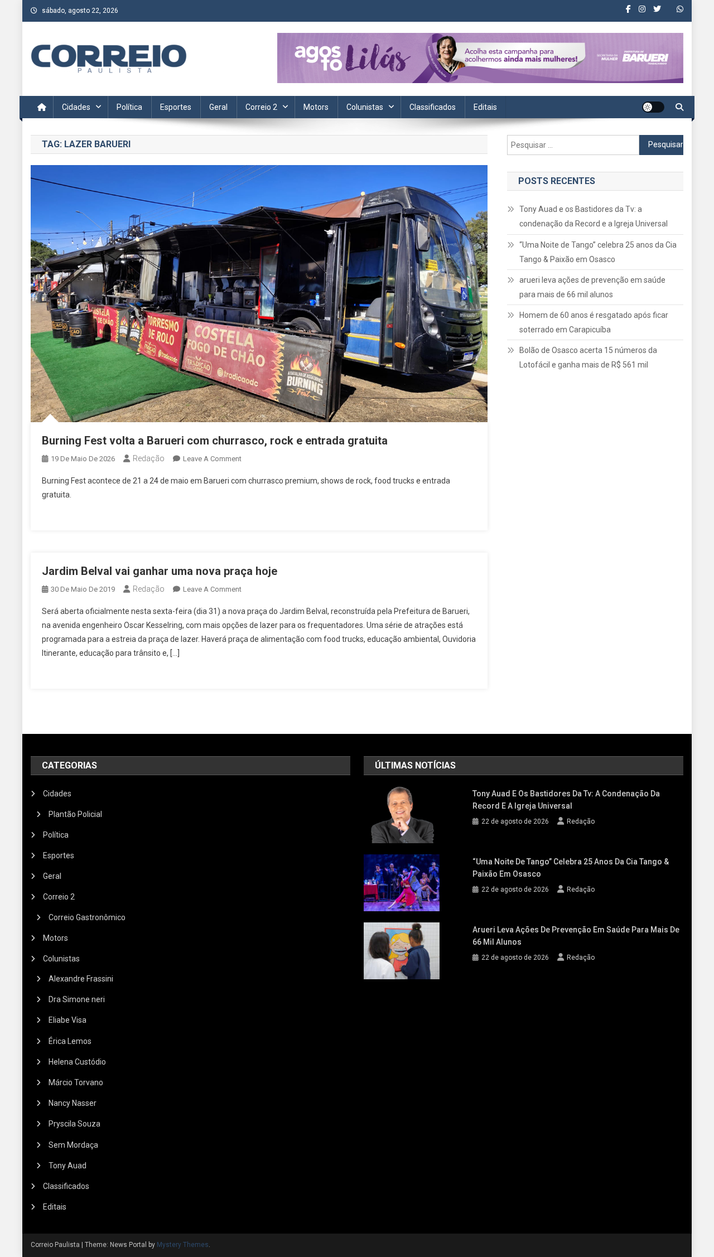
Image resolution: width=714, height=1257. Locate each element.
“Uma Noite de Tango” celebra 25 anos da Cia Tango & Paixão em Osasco (598, 252)
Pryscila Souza (74, 1123)
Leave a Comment (212, 459)
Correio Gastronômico (87, 917)
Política (129, 107)
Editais (485, 107)
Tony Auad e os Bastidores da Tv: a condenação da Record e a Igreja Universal (593, 216)
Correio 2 (261, 107)
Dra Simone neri (77, 999)
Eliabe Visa (67, 1020)
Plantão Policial (75, 814)
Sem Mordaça (73, 1144)
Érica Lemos (70, 1041)
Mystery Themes (183, 1245)
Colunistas (364, 107)
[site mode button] (653, 107)
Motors (316, 107)
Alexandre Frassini (81, 978)
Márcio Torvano (76, 1082)
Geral (218, 107)
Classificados (432, 107)
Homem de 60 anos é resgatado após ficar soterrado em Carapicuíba (593, 322)
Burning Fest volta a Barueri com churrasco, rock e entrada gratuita (215, 440)
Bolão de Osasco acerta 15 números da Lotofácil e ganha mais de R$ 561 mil (588, 357)
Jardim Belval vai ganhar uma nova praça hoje (159, 571)
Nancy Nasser (73, 1103)
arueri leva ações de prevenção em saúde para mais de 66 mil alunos (592, 287)
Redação (149, 458)
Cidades (76, 107)
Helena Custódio (77, 1061)
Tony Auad (67, 1165)
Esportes (175, 107)
